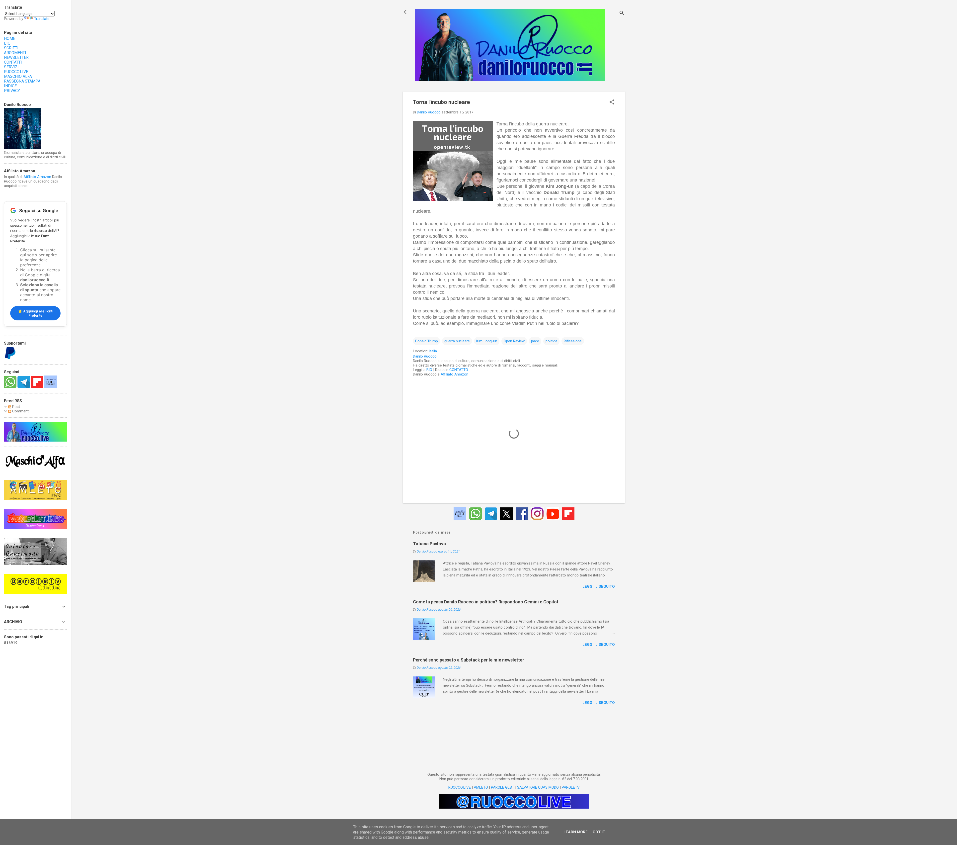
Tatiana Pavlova (429, 543)
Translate (41, 18)
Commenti (20, 411)
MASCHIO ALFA (18, 76)
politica (551, 341)
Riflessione (573, 341)
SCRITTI (11, 48)
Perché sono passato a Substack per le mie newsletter (468, 659)
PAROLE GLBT (502, 787)
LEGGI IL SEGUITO (598, 586)
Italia (433, 351)
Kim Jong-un (486, 341)
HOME (9, 38)
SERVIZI (11, 67)
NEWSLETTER (16, 57)
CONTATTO (458, 370)
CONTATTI (13, 62)
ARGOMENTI (15, 52)
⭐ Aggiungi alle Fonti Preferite (35, 313)
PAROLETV (571, 787)
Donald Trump (426, 341)
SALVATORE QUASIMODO (538, 787)
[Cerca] (622, 13)
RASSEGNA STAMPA (22, 81)
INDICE (10, 86)
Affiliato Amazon (454, 374)
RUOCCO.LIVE (459, 787)
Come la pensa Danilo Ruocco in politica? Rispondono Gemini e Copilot (485, 601)
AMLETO (481, 787)
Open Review (514, 341)
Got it (599, 832)
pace (535, 341)
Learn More (575, 832)
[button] (612, 102)
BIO (429, 370)
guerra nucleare (457, 341)
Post (15, 406)
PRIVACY (12, 90)
